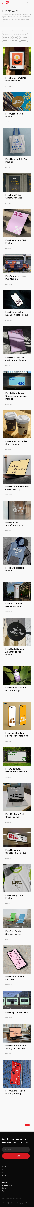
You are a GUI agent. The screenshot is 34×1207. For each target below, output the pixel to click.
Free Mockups (6, 1170)
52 (19, 1127)
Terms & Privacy (7, 1185)
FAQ (3, 1191)
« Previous (8, 1125)
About (4, 1176)
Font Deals (5, 1167)
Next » (24, 1127)
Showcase (5, 1173)
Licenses (5, 1182)
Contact (4, 1188)
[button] (31, 2)
